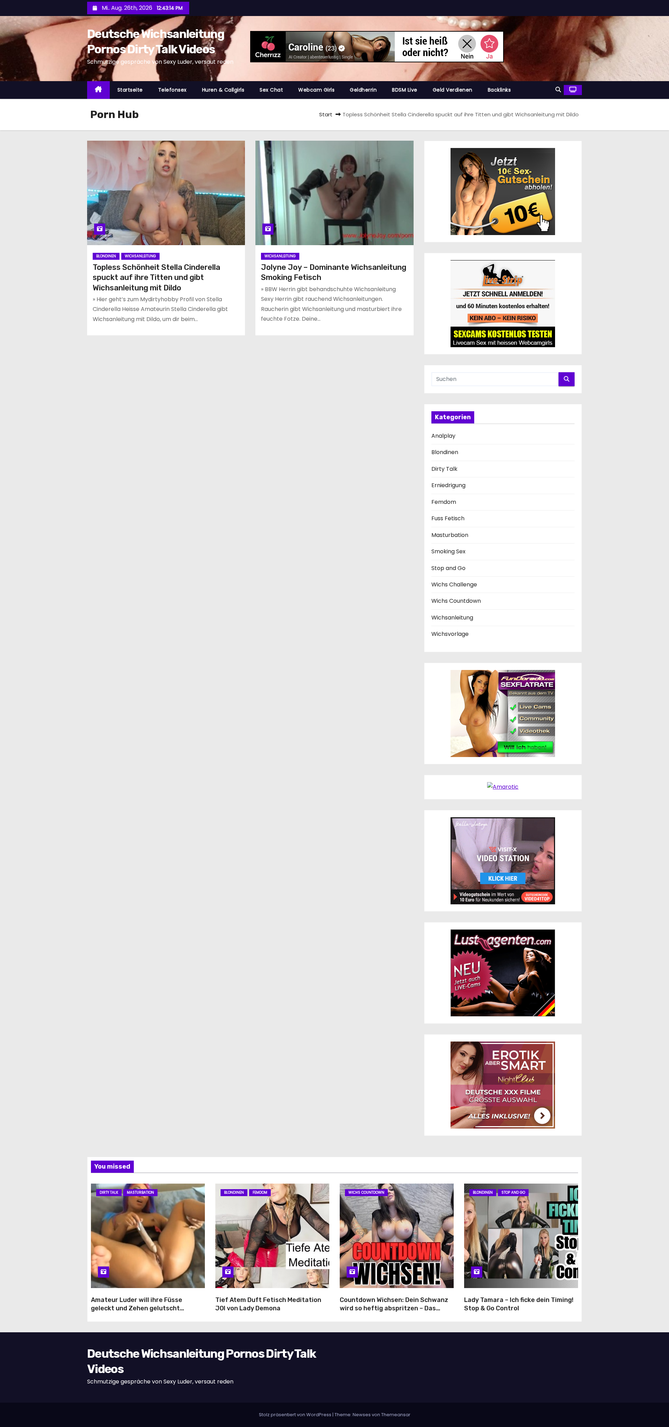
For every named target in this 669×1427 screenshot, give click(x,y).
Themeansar (395, 1414)
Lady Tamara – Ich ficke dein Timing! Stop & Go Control (519, 1304)
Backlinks (499, 89)
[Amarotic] (502, 787)
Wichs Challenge (454, 584)
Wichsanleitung (140, 256)
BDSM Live (404, 89)
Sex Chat (271, 89)
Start (325, 114)
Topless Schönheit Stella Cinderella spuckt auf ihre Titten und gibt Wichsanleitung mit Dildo (156, 278)
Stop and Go (448, 568)
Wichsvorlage (450, 634)
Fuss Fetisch (447, 518)
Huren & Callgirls (223, 89)
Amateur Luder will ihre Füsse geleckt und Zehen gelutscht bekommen (136, 1308)
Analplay (443, 436)
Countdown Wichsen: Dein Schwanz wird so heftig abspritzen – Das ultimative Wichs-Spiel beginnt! (394, 1308)
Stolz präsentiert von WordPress (295, 1414)
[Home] (98, 90)
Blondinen (106, 256)
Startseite (130, 89)
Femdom (443, 502)
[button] (558, 90)
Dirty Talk (444, 469)
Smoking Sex (448, 551)
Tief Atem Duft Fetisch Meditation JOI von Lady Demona (268, 1304)
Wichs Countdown (456, 601)
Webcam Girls (316, 89)
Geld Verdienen (452, 89)
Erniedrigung (448, 485)
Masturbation (449, 535)
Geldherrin (363, 89)
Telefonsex (172, 89)
